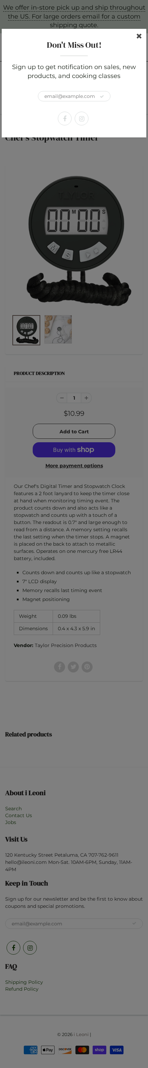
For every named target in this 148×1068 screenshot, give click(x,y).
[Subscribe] (101, 96)
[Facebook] (65, 118)
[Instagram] (81, 118)
